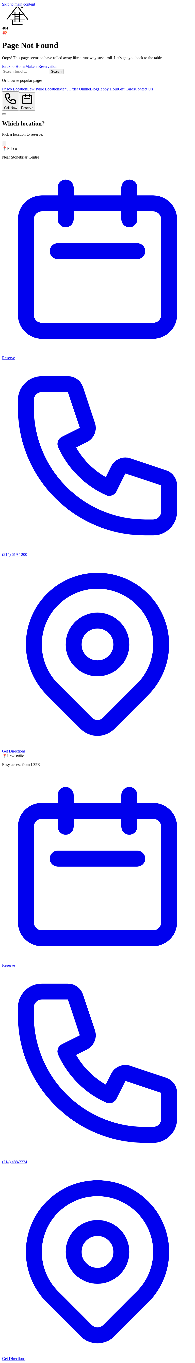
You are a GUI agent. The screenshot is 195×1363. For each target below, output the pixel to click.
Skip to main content (18, 4)
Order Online (79, 89)
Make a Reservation (41, 66)
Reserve (27, 108)
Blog (94, 89)
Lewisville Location (43, 89)
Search (56, 71)
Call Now (10, 108)
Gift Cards (126, 89)
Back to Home (13, 66)
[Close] (4, 143)
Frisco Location (14, 89)
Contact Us (144, 89)
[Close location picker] (4, 114)
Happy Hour (108, 89)
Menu (64, 89)
